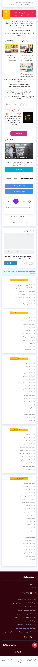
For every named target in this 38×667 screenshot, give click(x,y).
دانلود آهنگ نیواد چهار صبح (27, 304)
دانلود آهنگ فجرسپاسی (28, 463)
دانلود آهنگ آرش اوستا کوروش (26, 285)
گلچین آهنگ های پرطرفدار (28, 499)
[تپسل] (5, 140)
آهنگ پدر (32, 531)
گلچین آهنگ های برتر (29, 340)
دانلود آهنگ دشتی (30, 392)
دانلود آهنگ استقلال (29, 437)
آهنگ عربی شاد (31, 405)
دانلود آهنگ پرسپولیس (28, 434)
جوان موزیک (31, 562)
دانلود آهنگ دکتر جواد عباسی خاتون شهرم (23, 288)
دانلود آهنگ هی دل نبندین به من (26, 625)
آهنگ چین (22, 22)
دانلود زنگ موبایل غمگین (28, 502)
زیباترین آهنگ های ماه (29, 337)
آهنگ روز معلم (31, 524)
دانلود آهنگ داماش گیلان (28, 460)
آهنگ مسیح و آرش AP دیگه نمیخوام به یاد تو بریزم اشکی (25, 14)
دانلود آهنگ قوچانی (29, 398)
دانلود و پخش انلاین (27, 178)
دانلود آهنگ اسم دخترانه (28, 321)
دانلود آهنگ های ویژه (29, 318)
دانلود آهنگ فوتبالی (29, 327)
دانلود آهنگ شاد (30, 556)
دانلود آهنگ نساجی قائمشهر (27, 450)
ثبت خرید (19, 169)
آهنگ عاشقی (31, 528)
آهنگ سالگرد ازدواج (29, 537)
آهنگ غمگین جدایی (29, 512)
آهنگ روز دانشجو (30, 521)
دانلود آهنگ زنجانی (30, 370)
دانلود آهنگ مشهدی (29, 401)
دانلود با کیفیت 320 (19, 191)
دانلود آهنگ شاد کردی (29, 389)
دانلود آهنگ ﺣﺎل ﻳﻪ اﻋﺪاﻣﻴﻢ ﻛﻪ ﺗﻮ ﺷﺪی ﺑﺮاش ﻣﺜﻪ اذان (20, 632)
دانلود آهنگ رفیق (30, 505)
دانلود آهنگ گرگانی (30, 379)
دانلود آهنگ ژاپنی (30, 547)
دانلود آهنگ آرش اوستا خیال (27, 291)
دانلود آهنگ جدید (30, 330)
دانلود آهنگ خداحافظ (29, 550)
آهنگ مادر (32, 534)
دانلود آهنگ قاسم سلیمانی (27, 496)
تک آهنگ (21, 216)
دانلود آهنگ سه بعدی (29, 493)
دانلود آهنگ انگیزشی (29, 483)
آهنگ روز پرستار (30, 518)
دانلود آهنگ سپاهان (29, 444)
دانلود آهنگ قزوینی (29, 386)
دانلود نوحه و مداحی (29, 349)
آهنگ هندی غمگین (29, 420)
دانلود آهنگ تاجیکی (29, 414)
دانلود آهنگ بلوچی (30, 363)
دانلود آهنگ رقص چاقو (29, 486)
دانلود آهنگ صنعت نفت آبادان (26, 453)
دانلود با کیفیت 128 (19, 186)
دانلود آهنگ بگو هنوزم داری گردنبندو (25, 301)
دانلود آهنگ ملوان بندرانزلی (27, 457)
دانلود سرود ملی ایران (29, 469)
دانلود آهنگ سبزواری (29, 395)
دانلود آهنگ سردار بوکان (28, 466)
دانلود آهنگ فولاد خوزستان (27, 447)
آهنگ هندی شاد (30, 411)
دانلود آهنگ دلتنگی (29, 553)
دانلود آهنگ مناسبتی (29, 324)
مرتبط (15, 178)
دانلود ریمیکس (31, 346)
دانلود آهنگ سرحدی (29, 373)
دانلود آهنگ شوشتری (29, 382)
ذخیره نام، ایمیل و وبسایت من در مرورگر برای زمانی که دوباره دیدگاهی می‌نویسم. (18, 257)
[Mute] (9, 157)
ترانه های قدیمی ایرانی (29, 540)
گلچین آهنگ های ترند (29, 543)
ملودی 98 (32, 559)
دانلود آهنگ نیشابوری (29, 376)
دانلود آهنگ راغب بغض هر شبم (26, 294)
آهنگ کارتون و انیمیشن (28, 334)
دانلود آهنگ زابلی (30, 417)
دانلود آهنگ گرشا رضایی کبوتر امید (26, 628)
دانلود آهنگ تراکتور (30, 441)
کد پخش (8, 178)
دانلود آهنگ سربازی (29, 489)
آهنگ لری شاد (31, 408)
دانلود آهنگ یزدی (30, 366)
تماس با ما (33, 587)
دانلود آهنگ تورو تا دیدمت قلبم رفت (25, 297)
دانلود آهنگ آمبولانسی (28, 509)
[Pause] (6, 157)
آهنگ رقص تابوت (30, 515)
